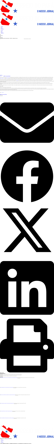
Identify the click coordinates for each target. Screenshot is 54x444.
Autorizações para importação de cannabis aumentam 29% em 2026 (20, 403)
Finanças (2, 28)
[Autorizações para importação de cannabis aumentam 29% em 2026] (7, 407)
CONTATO (2, 440)
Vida (1, 27)
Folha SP (3, 92)
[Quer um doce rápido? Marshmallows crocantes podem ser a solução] (7, 421)
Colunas (1, 95)
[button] (1, 35)
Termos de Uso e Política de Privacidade (6, 438)
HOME (1, 439)
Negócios (2, 26)
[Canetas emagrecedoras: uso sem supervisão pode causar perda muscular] (6, 391)
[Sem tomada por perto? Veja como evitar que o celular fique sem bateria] (6, 414)
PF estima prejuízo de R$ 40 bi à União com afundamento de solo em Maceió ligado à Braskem (25, 377)
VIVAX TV (2, 29)
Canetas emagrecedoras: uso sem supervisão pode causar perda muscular (19, 387)
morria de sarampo (8, 77)
